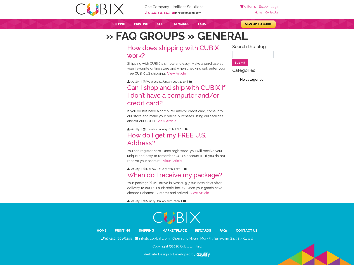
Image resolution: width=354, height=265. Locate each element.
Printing (141, 24)
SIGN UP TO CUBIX (258, 24)
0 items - (255, 6)
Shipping (118, 24)
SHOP (161, 24)
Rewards (181, 24)
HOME (102, 230)
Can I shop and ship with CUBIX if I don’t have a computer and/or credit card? (176, 95)
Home (258, 12)
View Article (176, 73)
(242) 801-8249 (160, 12)
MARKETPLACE (174, 230)
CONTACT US (246, 230)
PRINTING (123, 230)
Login (274, 6)
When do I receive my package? (174, 175)
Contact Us (271, 12)
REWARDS (203, 230)
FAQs (202, 24)
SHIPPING (146, 230)
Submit (240, 62)
